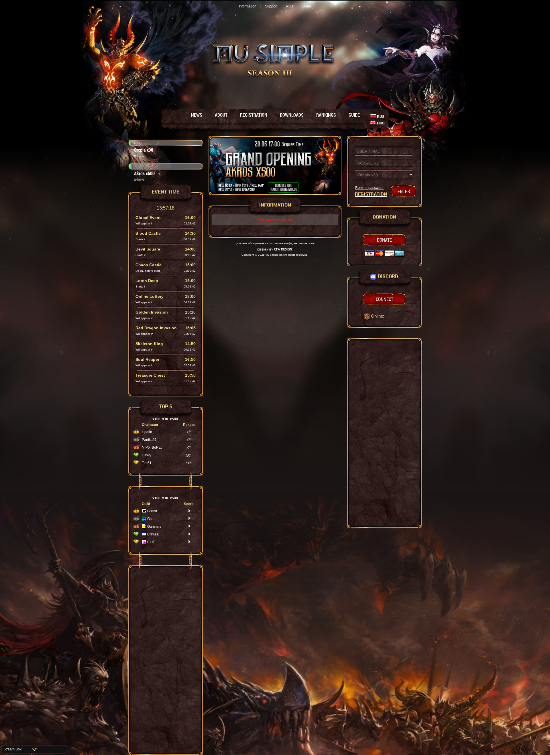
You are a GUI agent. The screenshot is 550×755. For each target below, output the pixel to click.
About (221, 115)
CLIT (151, 542)
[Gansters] (144, 527)
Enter (404, 191)
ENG (380, 123)
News (196, 115)
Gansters (154, 527)
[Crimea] (144, 535)
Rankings (326, 115)
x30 (165, 419)
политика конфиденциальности (292, 243)
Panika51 (149, 440)
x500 (174, 419)
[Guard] (144, 512)
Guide (306, 6)
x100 (156, 419)
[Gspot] (144, 520)
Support (271, 6)
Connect (384, 299)
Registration (253, 115)
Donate (384, 240)
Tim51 (147, 463)
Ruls (289, 6)
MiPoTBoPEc (152, 447)
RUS (380, 117)
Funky (146, 455)
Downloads (292, 115)
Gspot (151, 519)
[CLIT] (144, 543)
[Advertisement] (165, 660)
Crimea (153, 534)
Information (247, 6)
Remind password (369, 188)
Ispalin (147, 432)
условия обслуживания (252, 243)
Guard (152, 511)
